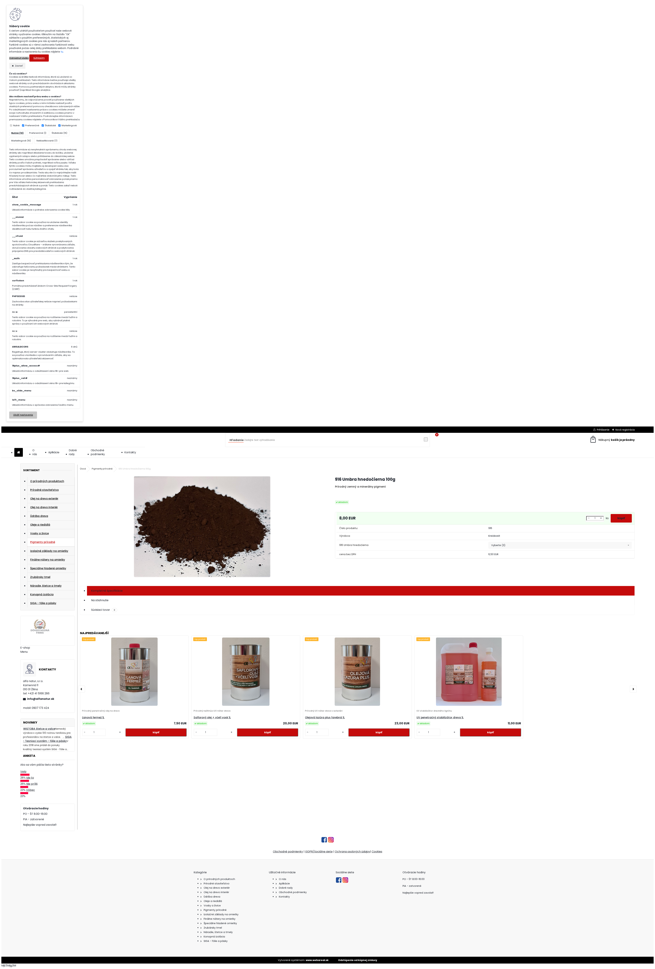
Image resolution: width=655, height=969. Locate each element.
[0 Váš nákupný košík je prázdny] (612, 440)
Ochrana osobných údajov (352, 852)
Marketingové (69, 125)
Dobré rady (73, 452)
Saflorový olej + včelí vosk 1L (212, 717)
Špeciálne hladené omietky (48, 568)
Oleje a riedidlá (40, 524)
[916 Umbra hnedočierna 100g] (202, 527)
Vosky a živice (39, 533)
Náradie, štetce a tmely (46, 586)
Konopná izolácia (42, 594)
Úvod (83, 468)
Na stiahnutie (99, 600)
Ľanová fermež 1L (93, 717)
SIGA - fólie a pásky (43, 603)
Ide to (30, 778)
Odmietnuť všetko (19, 58)
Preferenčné (32, 125)
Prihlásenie (603, 429)
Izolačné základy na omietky (49, 551)
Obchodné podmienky (98, 452)
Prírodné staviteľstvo (44, 490)
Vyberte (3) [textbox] (498, 545)
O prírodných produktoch (47, 481)
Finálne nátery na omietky (47, 559)
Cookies (377, 852)
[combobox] (560, 545)
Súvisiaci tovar (103, 610)
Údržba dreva (39, 516)
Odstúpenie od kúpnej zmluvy (357, 960)
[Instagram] (331, 842)
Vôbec (30, 790)
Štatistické (50, 125)
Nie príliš (32, 784)
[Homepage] (18, 452)
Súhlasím (39, 58)
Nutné (16, 125)
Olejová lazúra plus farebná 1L (325, 717)
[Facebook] (324, 842)
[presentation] (81, 689)
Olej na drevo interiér (44, 507)
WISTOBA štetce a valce (39, 729)
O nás (34, 452)
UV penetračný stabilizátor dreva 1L (440, 717)
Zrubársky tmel (40, 577)
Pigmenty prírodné (42, 542)
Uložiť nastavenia (23, 415)
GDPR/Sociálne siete (319, 852)
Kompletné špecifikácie (107, 591)
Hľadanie (237, 440)
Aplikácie (53, 452)
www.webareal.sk (317, 960)
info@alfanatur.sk (40, 699)
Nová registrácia (625, 429)
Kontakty (130, 452)
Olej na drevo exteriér (44, 498)
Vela (23, 771)
